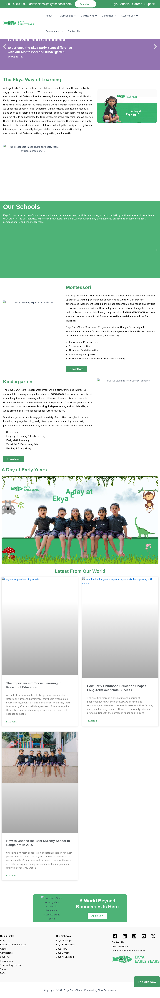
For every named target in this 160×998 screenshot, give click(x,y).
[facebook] (116, 936)
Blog (2, 940)
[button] (85, 3)
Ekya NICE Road (65, 956)
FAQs (3, 973)
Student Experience (11, 965)
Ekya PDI (5, 956)
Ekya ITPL (61, 948)
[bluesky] (154, 936)
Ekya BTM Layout (65, 944)
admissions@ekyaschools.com (50, 4)
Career (137, 4)
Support (149, 4)
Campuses (107, 15)
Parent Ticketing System (13, 944)
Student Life (128, 15)
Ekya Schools (120, 4)
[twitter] (125, 936)
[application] (53, 15)
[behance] (144, 936)
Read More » (12, 722)
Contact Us (74, 31)
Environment (53, 31)
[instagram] (135, 936)
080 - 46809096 (16, 4)
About (3, 948)
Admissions (66, 15)
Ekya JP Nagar (64, 940)
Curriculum (87, 15)
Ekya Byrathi (63, 952)
